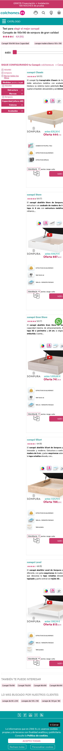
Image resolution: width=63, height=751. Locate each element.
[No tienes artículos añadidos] (59, 14)
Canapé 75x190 (8, 685)
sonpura (8, 73)
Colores (13, 104)
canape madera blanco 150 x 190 (48, 43)
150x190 (7, 69)
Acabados (13, 110)
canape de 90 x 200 (10, 700)
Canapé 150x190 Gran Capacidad (15, 43)
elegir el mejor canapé (26, 28)
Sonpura (8, 97)
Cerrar (54, 724)
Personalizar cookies (42, 747)
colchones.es (47, 64)
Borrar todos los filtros (11, 77)
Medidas (13, 82)
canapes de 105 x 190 (30, 700)
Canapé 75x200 (24, 685)
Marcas (12, 93)
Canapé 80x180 (40, 685)
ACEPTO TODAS (31, 741)
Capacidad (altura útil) (12, 100)
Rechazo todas (17, 747)
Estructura (13, 89)
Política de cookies (37, 735)
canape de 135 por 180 (51, 700)
